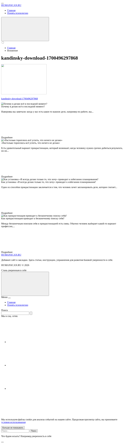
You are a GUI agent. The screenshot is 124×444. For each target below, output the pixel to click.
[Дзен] (30, 388)
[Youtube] (30, 342)
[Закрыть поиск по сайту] (2, 442)
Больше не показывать (12, 428)
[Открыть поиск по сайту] (25, 29)
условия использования (13, 422)
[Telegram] (30, 365)
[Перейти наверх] (25, 284)
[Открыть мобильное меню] (2, 3)
